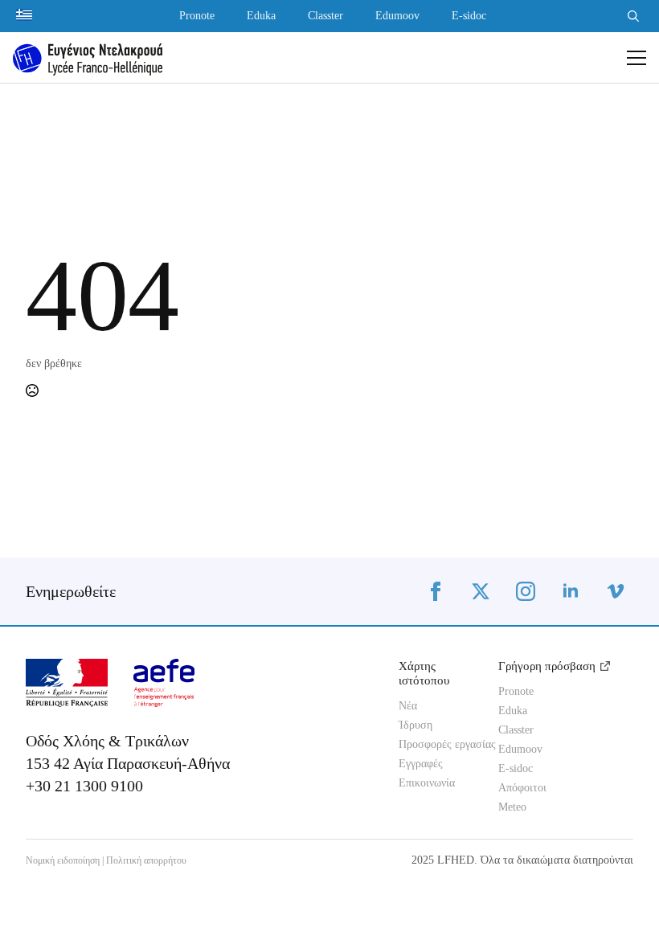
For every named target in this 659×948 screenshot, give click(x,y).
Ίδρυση (415, 725)
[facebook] (435, 591)
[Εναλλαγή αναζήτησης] (633, 16)
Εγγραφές (421, 764)
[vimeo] (615, 591)
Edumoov (397, 16)
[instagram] (525, 591)
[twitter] (480, 591)
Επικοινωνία (427, 783)
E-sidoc (469, 16)
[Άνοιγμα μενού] (636, 57)
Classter (325, 16)
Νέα (408, 706)
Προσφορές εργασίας (436, 744)
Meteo (512, 807)
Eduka (261, 16)
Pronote (197, 16)
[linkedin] (570, 591)
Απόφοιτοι (522, 788)
